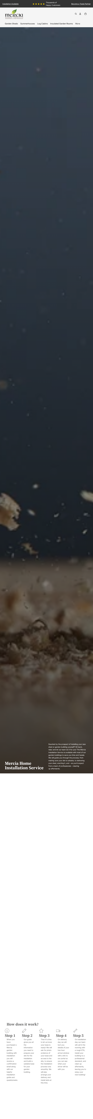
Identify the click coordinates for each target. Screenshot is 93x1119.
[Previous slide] (2, 3)
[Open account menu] (80, 13)
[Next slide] (91, 3)
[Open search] (76, 14)
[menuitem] (77, 23)
